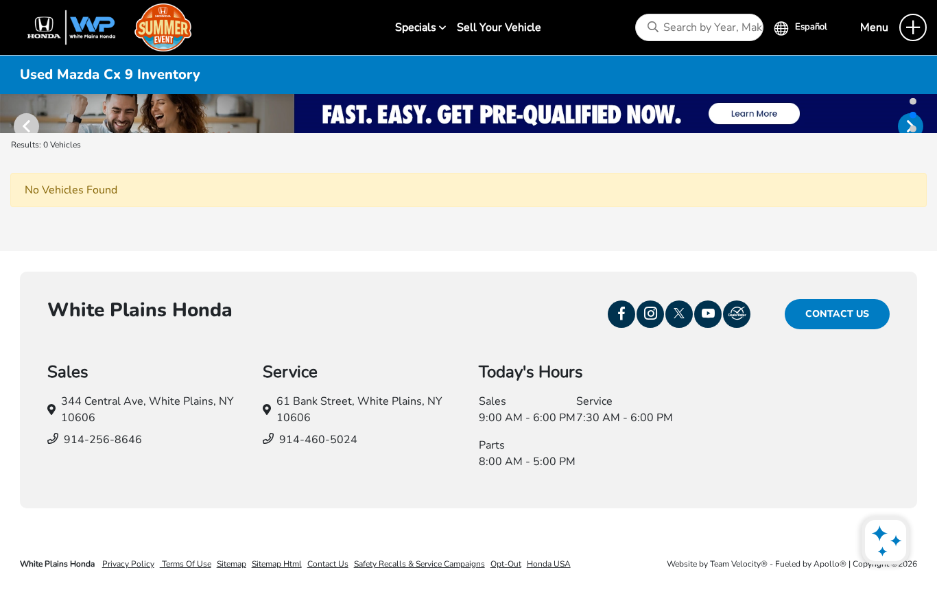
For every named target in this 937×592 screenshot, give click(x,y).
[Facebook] (621, 314)
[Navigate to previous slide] (10, 113)
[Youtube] (708, 314)
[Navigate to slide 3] (913, 128)
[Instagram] (650, 314)
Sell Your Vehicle (499, 27)
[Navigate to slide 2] (913, 114)
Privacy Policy (128, 563)
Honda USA (549, 563)
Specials (417, 27)
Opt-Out (505, 563)
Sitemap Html (277, 563)
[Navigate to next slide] (926, 113)
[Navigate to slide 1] (913, 100)
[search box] (699, 27)
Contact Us (837, 313)
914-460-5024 (318, 439)
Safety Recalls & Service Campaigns (419, 563)
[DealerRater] (736, 314)
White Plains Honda (58, 563)
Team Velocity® (739, 563)
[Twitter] (679, 314)
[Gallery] (468, 113)
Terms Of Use (185, 563)
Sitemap (231, 563)
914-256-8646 (103, 439)
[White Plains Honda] (103, 26)
